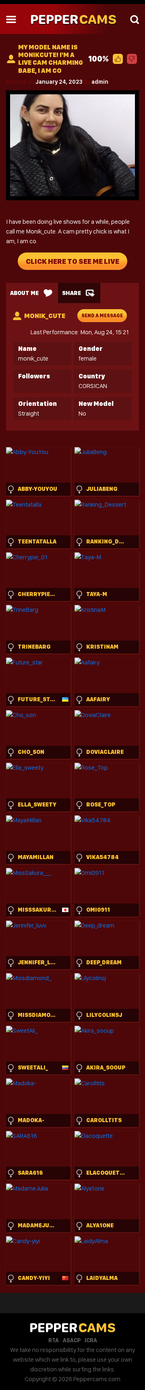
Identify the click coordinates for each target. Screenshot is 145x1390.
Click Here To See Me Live (72, 261)
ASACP (72, 1340)
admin (99, 82)
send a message (102, 315)
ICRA (91, 1340)
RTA (53, 1340)
